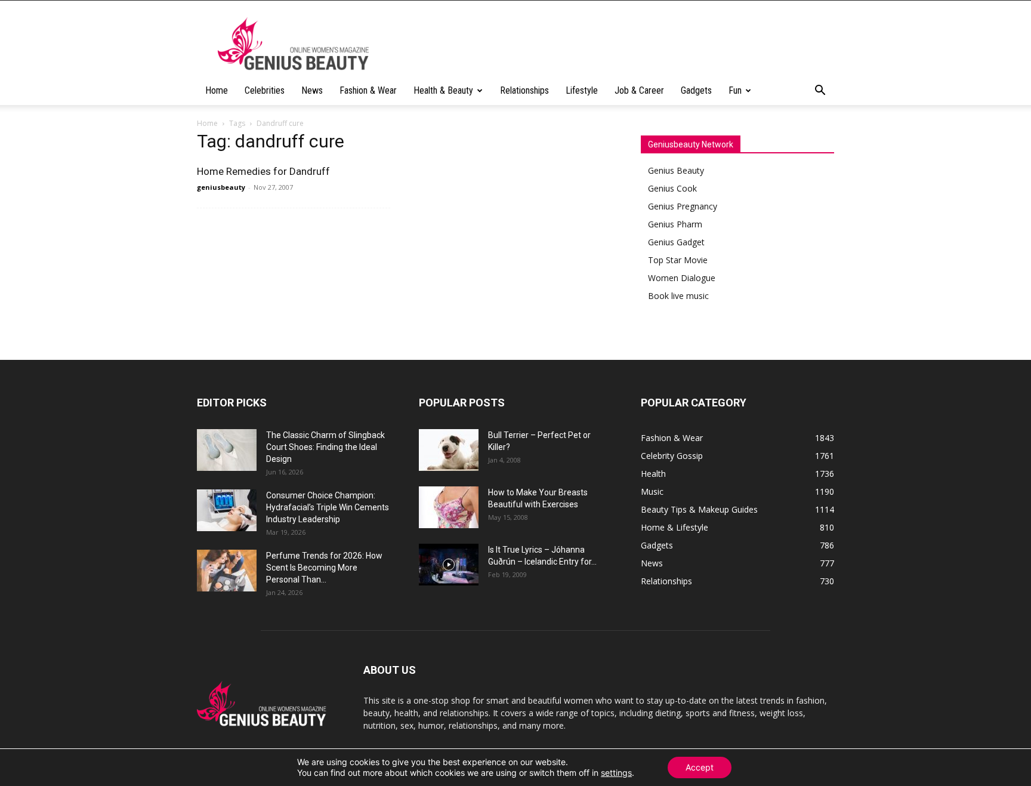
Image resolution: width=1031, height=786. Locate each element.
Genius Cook (672, 188)
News (312, 90)
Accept (700, 767)
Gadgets (696, 90)
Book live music (678, 295)
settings (616, 772)
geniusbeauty (221, 187)
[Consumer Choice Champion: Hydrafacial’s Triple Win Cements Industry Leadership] (227, 510)
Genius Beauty (676, 170)
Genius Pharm (675, 224)
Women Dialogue (681, 277)
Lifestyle (582, 90)
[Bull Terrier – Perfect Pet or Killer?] (449, 450)
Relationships (524, 90)
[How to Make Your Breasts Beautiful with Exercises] (449, 507)
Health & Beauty (443, 90)
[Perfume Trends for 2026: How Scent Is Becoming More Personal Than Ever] (227, 570)
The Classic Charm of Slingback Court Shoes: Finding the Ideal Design (325, 447)
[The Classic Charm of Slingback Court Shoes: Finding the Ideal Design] (227, 450)
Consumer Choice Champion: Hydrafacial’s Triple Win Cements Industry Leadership (327, 507)
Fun (735, 90)
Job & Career (639, 90)
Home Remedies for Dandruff (263, 171)
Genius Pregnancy (682, 206)
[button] (819, 91)
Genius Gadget (676, 242)
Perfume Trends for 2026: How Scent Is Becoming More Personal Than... (324, 567)
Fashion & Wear (368, 90)
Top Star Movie (678, 260)
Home (216, 90)
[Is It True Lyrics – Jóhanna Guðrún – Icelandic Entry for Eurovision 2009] (449, 564)
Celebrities (265, 90)
